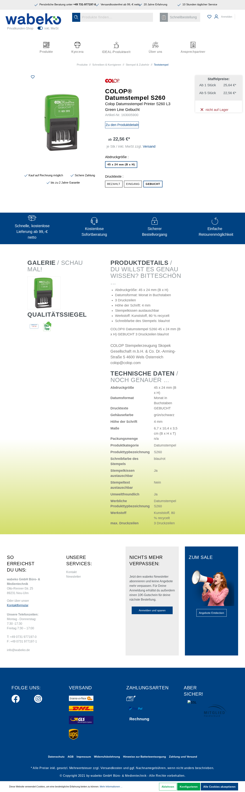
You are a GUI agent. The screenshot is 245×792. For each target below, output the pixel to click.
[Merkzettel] (209, 16)
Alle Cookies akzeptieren (219, 786)
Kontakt (71, 572)
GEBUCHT (153, 183)
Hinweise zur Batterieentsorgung (144, 756)
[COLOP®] (112, 80)
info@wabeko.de (18, 650)
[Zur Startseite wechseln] (33, 19)
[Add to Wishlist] (33, 77)
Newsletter (73, 576)
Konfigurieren (189, 786)
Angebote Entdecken (211, 612)
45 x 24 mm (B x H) (121, 164)
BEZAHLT (113, 183)
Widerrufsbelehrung (107, 756)
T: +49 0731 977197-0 (22, 636)
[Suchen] (76, 17)
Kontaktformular (17, 605)
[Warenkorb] (237, 14)
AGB (71, 756)
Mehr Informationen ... (111, 786)
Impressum (84, 756)
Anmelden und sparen (152, 610)
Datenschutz (56, 756)
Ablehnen (168, 786)
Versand (149, 146)
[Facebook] (15, 698)
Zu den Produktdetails (122, 125)
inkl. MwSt (51, 28)
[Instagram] (38, 698)
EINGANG (133, 183)
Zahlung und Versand (183, 756)
